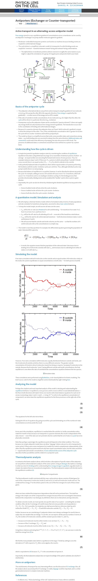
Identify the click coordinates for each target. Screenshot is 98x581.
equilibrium (73, 153)
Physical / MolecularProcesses (34, 10)
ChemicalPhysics (21, 10)
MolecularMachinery (62, 10)
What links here (31, 24)
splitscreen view (19, 26)
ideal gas (64, 464)
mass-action (64, 204)
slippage (55, 569)
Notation (42, 210)
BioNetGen (45, 377)
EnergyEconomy (48, 10)
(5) (31, 532)
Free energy (19, 35)
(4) (33, 470)
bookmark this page (17, 26)
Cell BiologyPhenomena (75, 10)
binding (31, 466)
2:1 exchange (71, 566)
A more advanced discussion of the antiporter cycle (60, 451)
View (21, 24)
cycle (20, 120)
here (68, 380)
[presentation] (48, 160)
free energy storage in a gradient (58, 466)
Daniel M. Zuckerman (70, 5)
